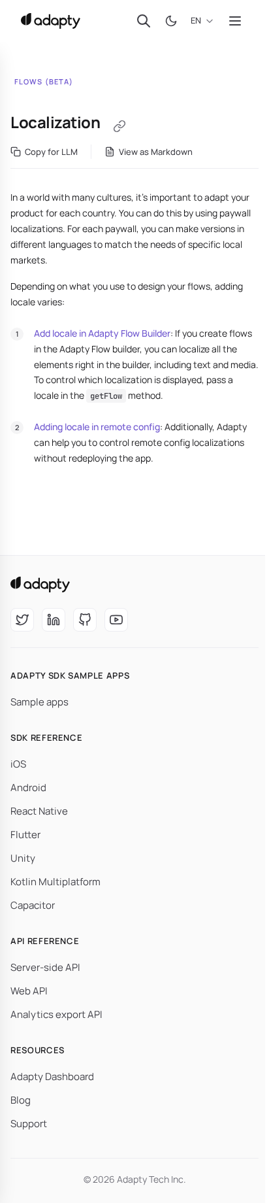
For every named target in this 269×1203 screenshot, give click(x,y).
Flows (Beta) (43, 81)
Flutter (25, 834)
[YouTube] (116, 620)
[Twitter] (22, 620)
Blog (20, 1100)
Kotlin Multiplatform (55, 882)
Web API (29, 991)
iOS (18, 764)
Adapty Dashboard (52, 1076)
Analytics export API (56, 1014)
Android (28, 787)
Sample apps (39, 702)
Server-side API (45, 967)
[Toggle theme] (171, 21)
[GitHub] (85, 620)
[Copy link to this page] (119, 126)
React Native (39, 811)
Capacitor (32, 905)
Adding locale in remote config (97, 426)
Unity (22, 858)
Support (28, 1123)
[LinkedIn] (53, 620)
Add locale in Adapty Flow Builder (102, 333)
